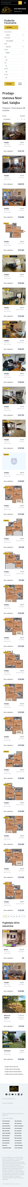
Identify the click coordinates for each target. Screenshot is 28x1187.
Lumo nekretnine (18, 1147)
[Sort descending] (24, 119)
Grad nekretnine (6, 1121)
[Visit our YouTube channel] (12, 1094)
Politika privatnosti (8, 1099)
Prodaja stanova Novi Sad (11, 1066)
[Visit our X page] (15, 1094)
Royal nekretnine (6, 1125)
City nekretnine (18, 1121)
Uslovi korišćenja (7, 1103)
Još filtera (11, 27)
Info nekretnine (18, 1123)
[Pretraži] (20, 3)
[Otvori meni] (25, 3)
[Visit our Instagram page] (9, 1094)
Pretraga (9, 83)
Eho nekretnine (18, 1130)
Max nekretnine (18, 1138)
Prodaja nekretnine (6, 1147)
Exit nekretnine (18, 1135)
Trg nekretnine (18, 1140)
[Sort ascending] (21, 119)
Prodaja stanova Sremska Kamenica (14, 1074)
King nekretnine (6, 1140)
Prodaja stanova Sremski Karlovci (13, 1071)
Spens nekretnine (6, 1133)
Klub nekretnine (6, 1130)
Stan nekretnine (6, 1135)
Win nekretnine (18, 1133)
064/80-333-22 (18, 11)
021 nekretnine (5, 1123)
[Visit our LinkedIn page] (19, 1094)
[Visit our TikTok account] (22, 1094)
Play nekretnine (5, 1138)
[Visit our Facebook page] (6, 1094)
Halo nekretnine (18, 1128)
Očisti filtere (20, 83)
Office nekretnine (6, 1128)
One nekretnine (18, 1143)
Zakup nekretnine (19, 1145)
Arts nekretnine (5, 1143)
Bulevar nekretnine (19, 1125)
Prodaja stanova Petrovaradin (12, 1069)
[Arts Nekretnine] (6, 9)
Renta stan (4, 1145)
